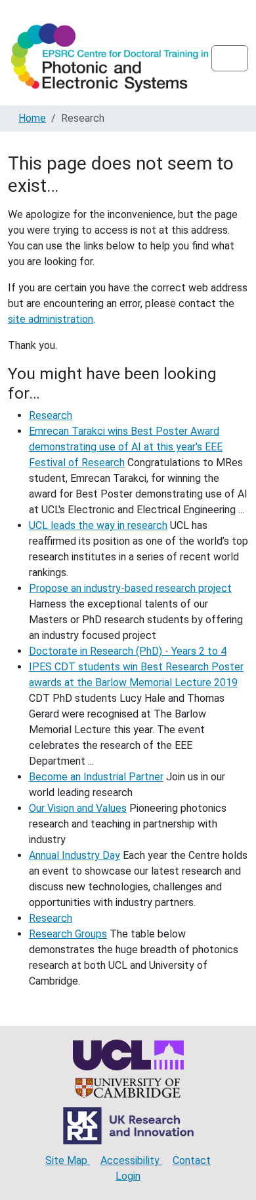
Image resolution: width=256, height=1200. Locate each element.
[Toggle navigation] (229, 58)
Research (50, 415)
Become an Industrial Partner (96, 777)
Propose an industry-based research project (130, 588)
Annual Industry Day (74, 855)
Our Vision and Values (78, 808)
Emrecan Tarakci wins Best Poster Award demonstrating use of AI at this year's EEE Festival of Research (126, 447)
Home (32, 118)
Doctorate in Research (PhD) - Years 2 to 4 (127, 651)
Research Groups (68, 934)
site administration (50, 319)
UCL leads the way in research (98, 525)
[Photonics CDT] (109, 58)
